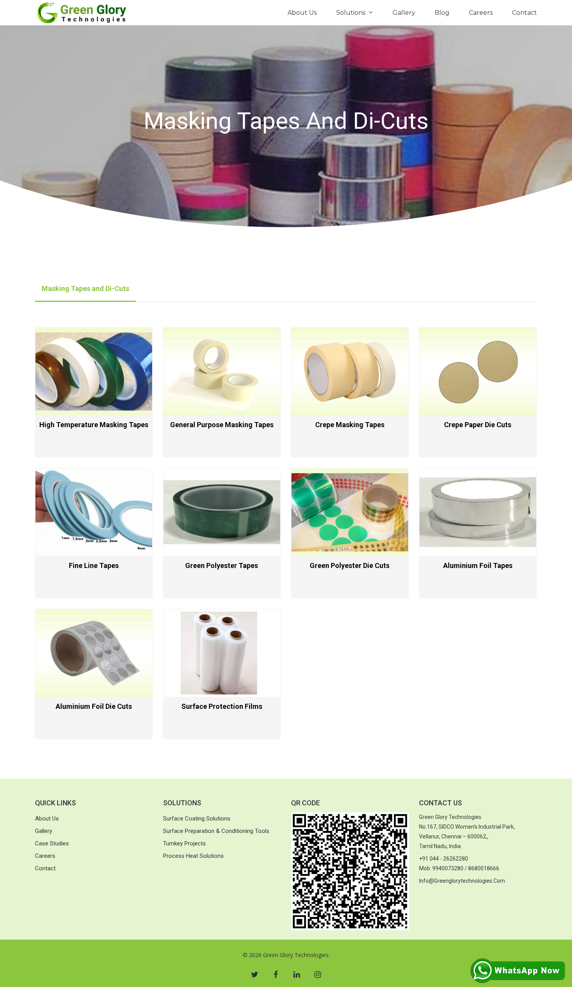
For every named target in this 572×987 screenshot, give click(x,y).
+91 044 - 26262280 (443, 859)
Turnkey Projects (184, 843)
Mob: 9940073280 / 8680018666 (459, 868)
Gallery (404, 12)
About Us (302, 12)
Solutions (350, 12)
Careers (481, 12)
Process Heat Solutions (193, 855)
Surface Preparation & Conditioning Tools (216, 830)
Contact (524, 12)
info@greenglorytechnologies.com (462, 881)
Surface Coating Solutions (196, 818)
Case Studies (52, 843)
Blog (442, 12)
